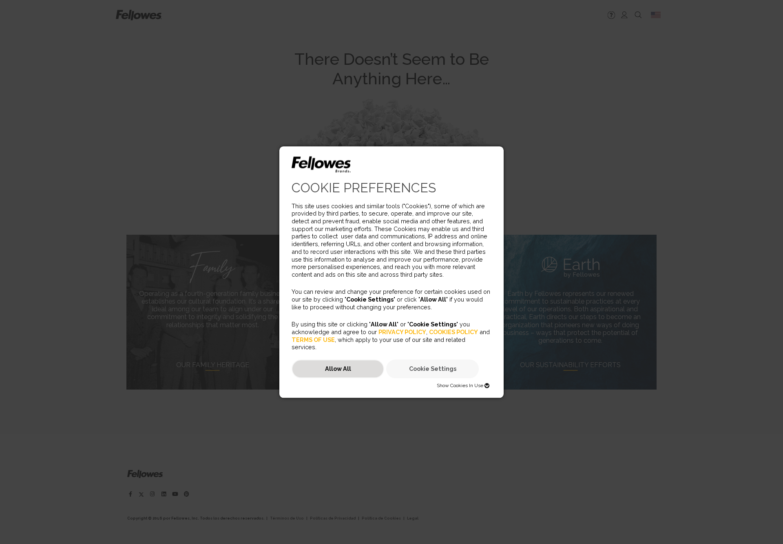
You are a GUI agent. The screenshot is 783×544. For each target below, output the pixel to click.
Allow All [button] (338, 369)
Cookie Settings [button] (432, 369)
